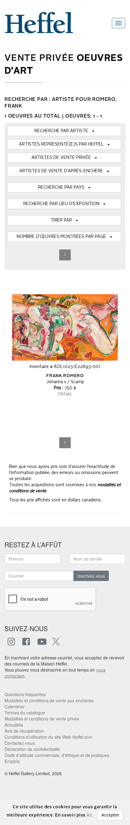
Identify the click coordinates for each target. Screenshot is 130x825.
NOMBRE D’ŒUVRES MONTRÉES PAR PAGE (63, 237)
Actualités (14, 725)
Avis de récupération (24, 731)
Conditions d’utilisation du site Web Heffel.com (49, 737)
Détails (65, 394)
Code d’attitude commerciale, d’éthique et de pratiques (57, 755)
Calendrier (14, 706)
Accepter (110, 815)
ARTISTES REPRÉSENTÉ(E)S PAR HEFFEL (63, 144)
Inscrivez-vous (91, 576)
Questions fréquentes (25, 694)
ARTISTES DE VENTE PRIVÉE (63, 158)
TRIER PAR (63, 220)
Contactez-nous (20, 743)
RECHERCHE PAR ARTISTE (63, 131)
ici (89, 815)
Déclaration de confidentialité (32, 749)
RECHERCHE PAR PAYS (63, 187)
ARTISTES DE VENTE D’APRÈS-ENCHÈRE (63, 171)
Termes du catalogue (25, 713)
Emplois (12, 761)
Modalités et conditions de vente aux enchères (49, 700)
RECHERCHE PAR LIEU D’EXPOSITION (63, 204)
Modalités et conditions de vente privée (42, 719)
